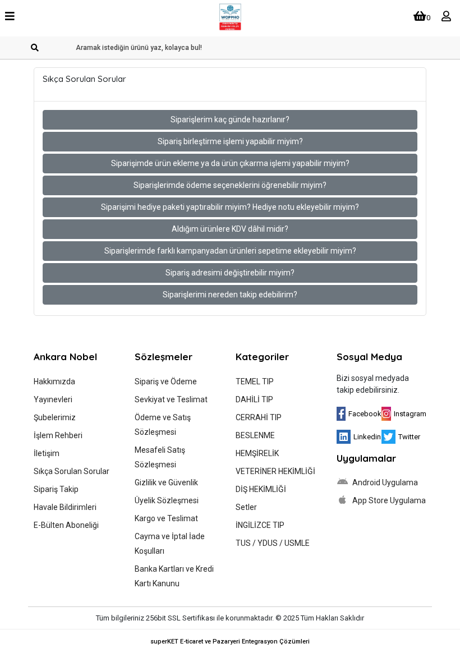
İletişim (46, 453)
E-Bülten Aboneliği (66, 525)
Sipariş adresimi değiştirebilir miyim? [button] (230, 272)
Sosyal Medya (369, 356)
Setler (246, 507)
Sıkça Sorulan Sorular (71, 471)
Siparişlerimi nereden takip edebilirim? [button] (230, 294)
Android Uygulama (384, 482)
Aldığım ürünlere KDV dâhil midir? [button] (230, 228)
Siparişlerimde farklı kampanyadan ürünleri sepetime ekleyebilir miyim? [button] (230, 250)
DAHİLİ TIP (254, 399)
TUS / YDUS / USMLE (273, 543)
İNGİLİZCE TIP (260, 525)
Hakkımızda (54, 381)
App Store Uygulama (388, 500)
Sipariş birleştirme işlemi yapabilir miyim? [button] (230, 141)
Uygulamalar (366, 458)
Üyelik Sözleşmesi (167, 500)
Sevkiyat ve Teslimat (171, 399)
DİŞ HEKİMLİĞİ (261, 489)
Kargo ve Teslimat (166, 518)
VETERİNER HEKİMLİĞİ (275, 471)
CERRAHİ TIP (259, 417)
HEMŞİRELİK (257, 453)
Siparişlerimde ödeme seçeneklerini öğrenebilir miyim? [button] (230, 185)
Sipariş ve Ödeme (166, 381)
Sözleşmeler (163, 356)
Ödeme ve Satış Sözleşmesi (163, 424)
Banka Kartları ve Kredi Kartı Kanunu (174, 576)
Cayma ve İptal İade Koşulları (170, 543)
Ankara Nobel (65, 356)
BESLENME (255, 435)
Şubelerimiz (55, 417)
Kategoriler (262, 356)
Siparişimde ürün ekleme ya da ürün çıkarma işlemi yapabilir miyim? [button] (230, 163)
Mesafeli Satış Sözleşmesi (160, 457)
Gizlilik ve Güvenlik (166, 482)
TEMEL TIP (255, 381)
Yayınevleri (53, 399)
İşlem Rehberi (58, 435)
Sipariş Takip (56, 489)
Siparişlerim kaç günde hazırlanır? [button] (230, 119)
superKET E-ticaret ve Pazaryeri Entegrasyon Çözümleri (230, 641)
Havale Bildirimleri (65, 507)
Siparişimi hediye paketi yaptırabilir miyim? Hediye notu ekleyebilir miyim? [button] (230, 207)
